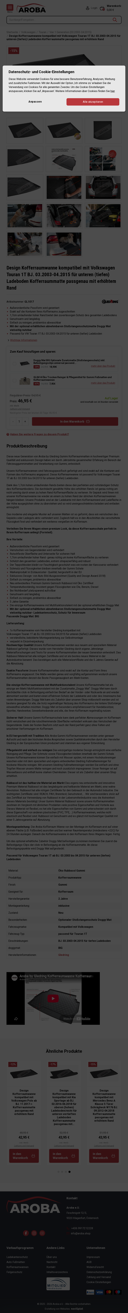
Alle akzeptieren (93, 101)
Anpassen (35, 101)
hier (112, 91)
